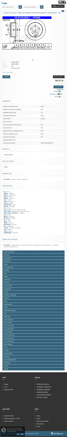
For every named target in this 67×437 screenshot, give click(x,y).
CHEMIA (6, 264)
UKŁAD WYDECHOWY (9, 338)
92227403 (17, 228)
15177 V (8, 191)
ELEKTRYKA (6, 270)
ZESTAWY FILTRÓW (41, 397)
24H (58, 96)
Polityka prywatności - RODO (12, 418)
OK (18, 434)
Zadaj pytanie (40, 423)
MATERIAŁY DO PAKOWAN (10, 295)
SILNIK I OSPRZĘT (8, 323)
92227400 (11, 228)
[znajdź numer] (20, 7)
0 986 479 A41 (12, 195)
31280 (13, 204)
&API (37, 433)
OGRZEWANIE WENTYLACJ (10, 310)
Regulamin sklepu (9, 415)
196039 (10, 231)
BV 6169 (11, 196)
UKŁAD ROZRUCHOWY (9, 335)
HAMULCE (6, 276)
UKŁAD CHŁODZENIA (9, 326)
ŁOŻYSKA (6, 292)
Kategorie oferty (8, 389)
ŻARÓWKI (6, 369)
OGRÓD (6, 307)
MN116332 (24, 179)
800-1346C (11, 201)
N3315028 (12, 218)
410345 (6, 167)
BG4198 (11, 203)
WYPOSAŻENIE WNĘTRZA (10, 360)
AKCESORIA (6, 255)
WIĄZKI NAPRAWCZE (42, 392)
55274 (9, 221)
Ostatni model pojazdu (42, 421)
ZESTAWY (6, 366)
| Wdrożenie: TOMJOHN (28, 433)
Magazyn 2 (55, 94)
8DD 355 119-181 (21, 209)
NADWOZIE (6, 298)
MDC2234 (11, 216)
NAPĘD (5, 301)
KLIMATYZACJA (7, 279)
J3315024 (22, 213)
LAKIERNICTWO (7, 289)
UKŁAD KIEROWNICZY (9, 329)
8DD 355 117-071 (12, 209)
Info (22, 434)
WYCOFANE (6, 356)
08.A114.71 (12, 198)
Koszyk (38, 418)
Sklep (57, 91)
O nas (5, 387)
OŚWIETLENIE (7, 316)
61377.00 (11, 223)
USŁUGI (6, 347)
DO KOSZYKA (58, 86)
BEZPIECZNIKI (7, 261)
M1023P (9, 214)
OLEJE (5, 313)
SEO (35, 433)
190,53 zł (59, 80)
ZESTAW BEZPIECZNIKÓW (43, 395)
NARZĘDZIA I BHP (8, 304)
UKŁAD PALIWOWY (8, 332)
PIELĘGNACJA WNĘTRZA (43, 389)
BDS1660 (11, 193)
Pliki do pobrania (8, 421)
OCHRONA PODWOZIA (42, 384)
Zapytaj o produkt (58, 76)
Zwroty (38, 426)
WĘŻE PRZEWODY (8, 353)
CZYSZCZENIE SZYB (8, 267)
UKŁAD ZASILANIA (8, 344)
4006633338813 (8, 154)
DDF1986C (12, 206)
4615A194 (19, 179)
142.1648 (9, 200)
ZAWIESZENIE (7, 363)
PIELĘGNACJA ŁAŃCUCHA (43, 387)
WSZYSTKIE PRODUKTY (9, 252)
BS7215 (9, 208)
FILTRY (5, 273)
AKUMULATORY (7, 258)
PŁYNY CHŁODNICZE (8, 320)
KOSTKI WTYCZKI (8, 286)
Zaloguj (38, 415)
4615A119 (13, 179)
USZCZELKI (6, 350)
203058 (8, 219)
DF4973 (9, 229)
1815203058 (10, 226)
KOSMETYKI (7, 283)
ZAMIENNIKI (6, 76)
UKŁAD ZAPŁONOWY (9, 341)
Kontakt (6, 384)
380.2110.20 (15, 232)
